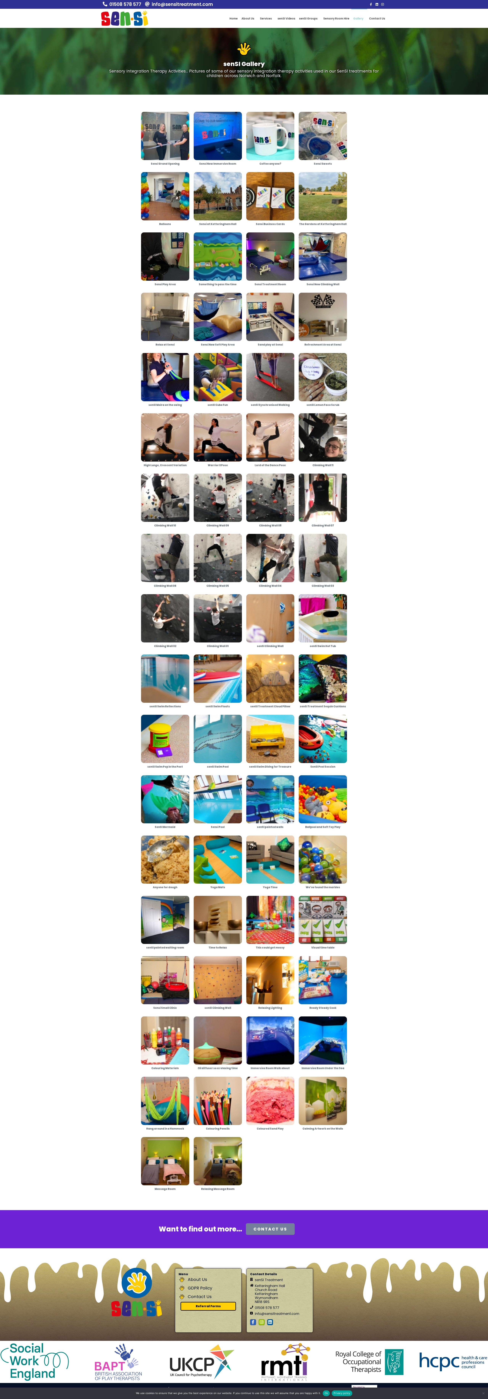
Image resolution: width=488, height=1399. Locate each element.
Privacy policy (342, 1393)
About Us (248, 18)
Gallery (358, 18)
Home (234, 18)
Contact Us (377, 18)
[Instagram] (382, 4)
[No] (483, 1393)
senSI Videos (286, 18)
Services (266, 18)
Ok (326, 1393)
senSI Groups (308, 18)
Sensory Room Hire (336, 18)
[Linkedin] (376, 4)
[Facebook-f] (370, 4)
